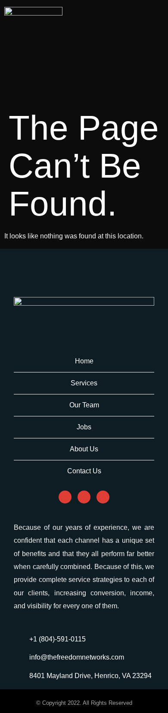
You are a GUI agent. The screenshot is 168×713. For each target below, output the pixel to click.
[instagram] (84, 497)
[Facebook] (65, 497)
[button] (152, 15)
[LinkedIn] (102, 497)
